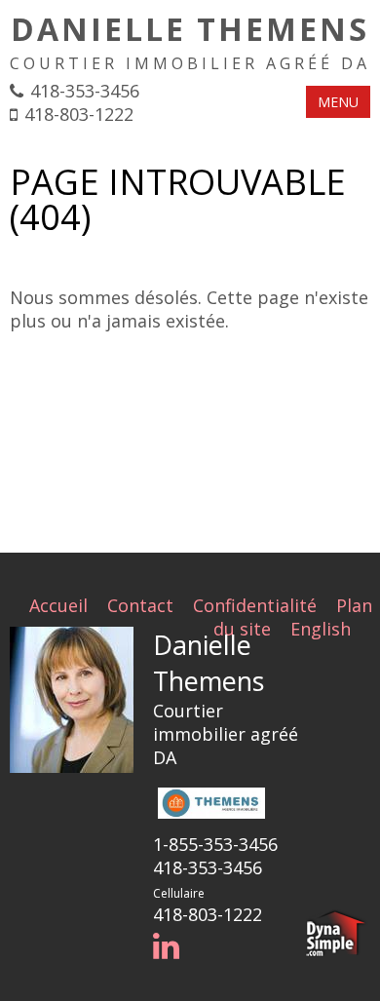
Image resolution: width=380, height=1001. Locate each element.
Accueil (58, 605)
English (320, 628)
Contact (140, 605)
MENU (338, 102)
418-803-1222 (78, 114)
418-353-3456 (84, 90)
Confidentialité (255, 605)
